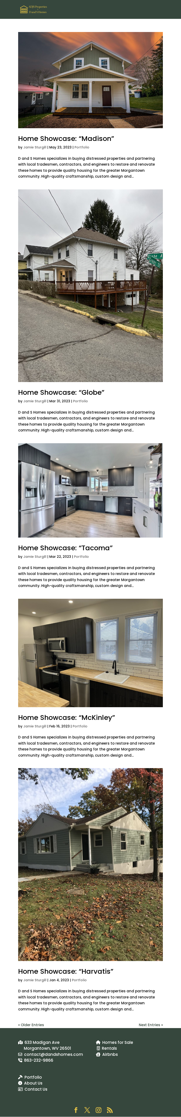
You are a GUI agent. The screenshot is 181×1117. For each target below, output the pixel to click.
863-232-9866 (37, 1060)
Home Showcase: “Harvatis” (65, 971)
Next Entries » (151, 1024)
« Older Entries (31, 1024)
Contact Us (35, 1089)
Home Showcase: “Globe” (61, 392)
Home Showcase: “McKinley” (66, 717)
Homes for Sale (116, 1042)
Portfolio (81, 147)
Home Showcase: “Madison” (66, 138)
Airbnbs (109, 1054)
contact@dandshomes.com (52, 1054)
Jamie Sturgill (34, 147)
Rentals (108, 1048)
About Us (32, 1083)
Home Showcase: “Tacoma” (65, 548)
